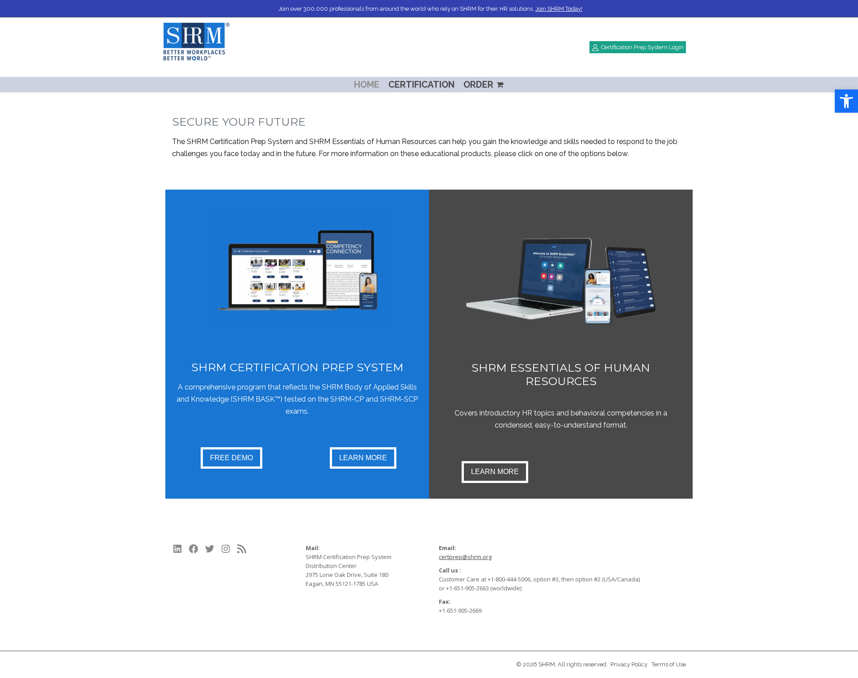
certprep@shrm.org (465, 557)
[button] (846, 101)
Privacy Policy (629, 664)
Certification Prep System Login (642, 47)
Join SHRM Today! (558, 8)
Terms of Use (669, 664)
